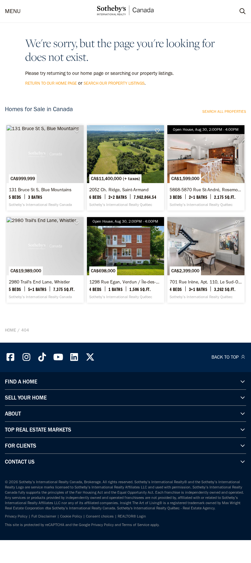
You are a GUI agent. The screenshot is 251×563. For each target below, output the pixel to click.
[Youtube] (58, 357)
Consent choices (100, 516)
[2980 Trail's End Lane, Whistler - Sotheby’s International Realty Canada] (45, 259)
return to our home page (51, 83)
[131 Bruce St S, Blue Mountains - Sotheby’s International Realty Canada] (45, 168)
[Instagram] (26, 357)
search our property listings (114, 83)
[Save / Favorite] (78, 131)
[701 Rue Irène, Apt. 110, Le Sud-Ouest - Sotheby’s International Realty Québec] (205, 259)
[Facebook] (10, 357)
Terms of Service (135, 524)
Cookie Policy (71, 516)
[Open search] (236, 11)
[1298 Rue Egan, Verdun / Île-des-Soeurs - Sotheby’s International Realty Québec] (125, 259)
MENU (13, 11)
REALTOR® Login (132, 516)
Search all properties (224, 111)
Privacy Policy (16, 516)
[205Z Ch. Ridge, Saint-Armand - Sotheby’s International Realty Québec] (125, 168)
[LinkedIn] (74, 357)
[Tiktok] (42, 357)
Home (10, 330)
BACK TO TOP (225, 357)
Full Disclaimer (43, 516)
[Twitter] (90, 357)
